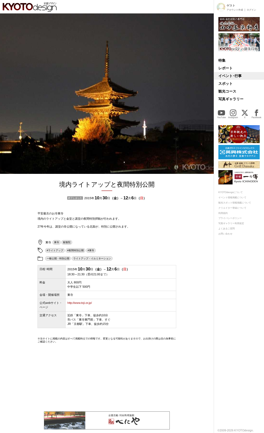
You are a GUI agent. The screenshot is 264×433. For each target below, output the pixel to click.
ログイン (251, 10)
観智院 (67, 242)
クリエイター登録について (232, 208)
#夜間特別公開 (75, 250)
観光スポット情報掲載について (234, 202)
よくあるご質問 (226, 228)
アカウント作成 (235, 10)
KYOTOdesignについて (230, 192)
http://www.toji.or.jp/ (79, 302)
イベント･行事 (230, 76)
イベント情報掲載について (232, 197)
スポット (225, 83)
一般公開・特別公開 (58, 258)
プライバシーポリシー (230, 218)
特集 (222, 60)
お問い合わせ (225, 233)
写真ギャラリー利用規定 (231, 223)
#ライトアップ (55, 250)
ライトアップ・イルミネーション (92, 258)
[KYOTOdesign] (30, 9)
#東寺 (91, 250)
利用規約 (223, 213)
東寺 (56, 242)
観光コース (227, 91)
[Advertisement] (107, 377)
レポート (225, 68)
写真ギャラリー (231, 99)
